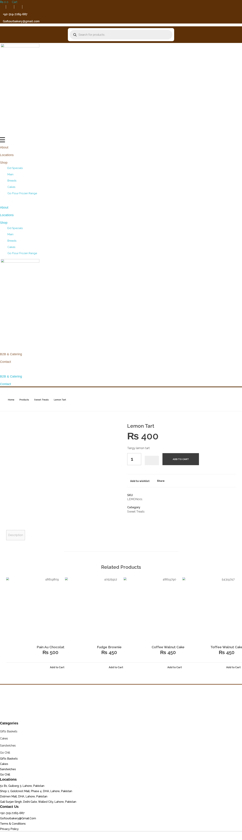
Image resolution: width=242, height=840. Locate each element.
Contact (5, 362)
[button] (121, 200)
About (4, 147)
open (236, 430)
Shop (3, 162)
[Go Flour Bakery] (121, 703)
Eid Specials (15, 168)
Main (10, 174)
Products (24, 400)
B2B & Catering (11, 354)
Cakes (11, 187)
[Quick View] (16, 667)
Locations (7, 155)
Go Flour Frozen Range (22, 193)
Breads (11, 180)
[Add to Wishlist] (152, 460)
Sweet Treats (41, 400)
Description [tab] (15, 535)
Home (11, 400)
